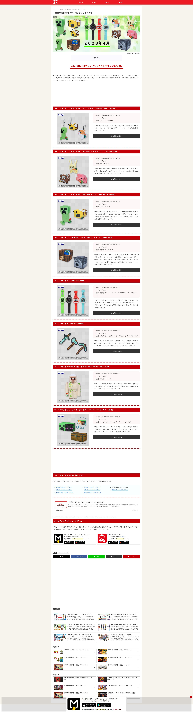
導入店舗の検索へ (116, 136)
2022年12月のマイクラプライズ (64, 492)
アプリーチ (81, 536)
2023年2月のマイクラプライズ (92, 490)
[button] (114, 556)
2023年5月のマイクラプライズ (92, 487)
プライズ (60, 552)
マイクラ (66, 552)
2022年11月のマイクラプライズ (92, 492)
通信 (55, 552)
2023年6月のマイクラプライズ (64, 487)
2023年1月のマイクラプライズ (120, 490)
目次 (94, 58)
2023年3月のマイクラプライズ (64, 490)
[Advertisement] (96, 94)
